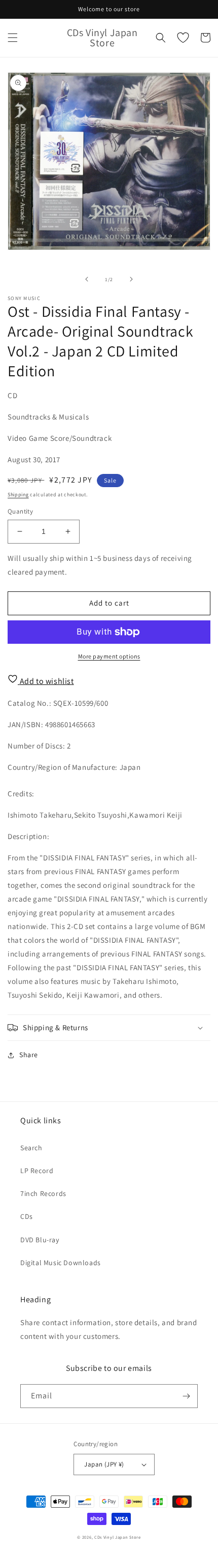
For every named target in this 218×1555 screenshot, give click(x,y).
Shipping (18, 494)
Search (31, 1147)
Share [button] (28, 1054)
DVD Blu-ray (39, 1239)
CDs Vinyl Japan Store (117, 1537)
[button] (13, 37)
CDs (26, 1216)
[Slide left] (87, 279)
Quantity (20, 511)
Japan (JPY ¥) (104, 1464)
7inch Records (43, 1193)
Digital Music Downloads (60, 1262)
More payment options (109, 656)
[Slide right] (131, 279)
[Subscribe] (186, 1396)
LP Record (36, 1170)
